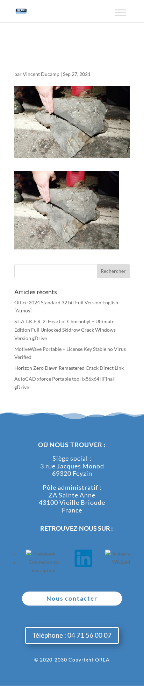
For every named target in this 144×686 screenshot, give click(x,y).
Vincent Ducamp (41, 74)
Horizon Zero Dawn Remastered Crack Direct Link (69, 368)
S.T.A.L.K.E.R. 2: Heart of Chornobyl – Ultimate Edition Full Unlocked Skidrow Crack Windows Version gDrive (65, 329)
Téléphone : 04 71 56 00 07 (72, 635)
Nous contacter (72, 598)
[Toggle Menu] (120, 15)
